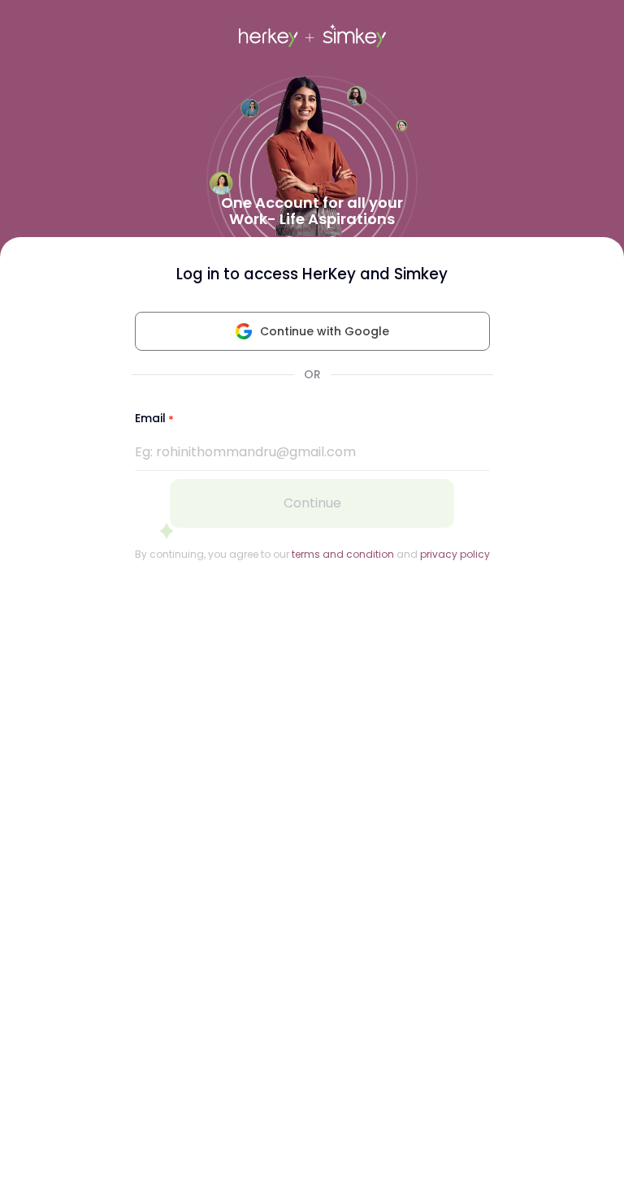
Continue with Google (324, 331)
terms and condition (343, 554)
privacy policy (455, 554)
